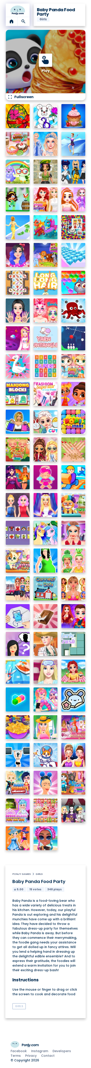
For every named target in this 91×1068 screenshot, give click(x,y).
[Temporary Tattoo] (73, 699)
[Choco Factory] (46, 616)
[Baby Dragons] (46, 227)
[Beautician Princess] (73, 588)
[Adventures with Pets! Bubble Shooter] (73, 283)
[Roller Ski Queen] (73, 144)
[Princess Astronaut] (18, 338)
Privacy (31, 1055)
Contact (48, 1055)
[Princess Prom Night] (18, 505)
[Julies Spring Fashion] (46, 727)
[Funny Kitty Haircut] (73, 366)
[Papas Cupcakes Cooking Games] (73, 116)
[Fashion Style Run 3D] (18, 227)
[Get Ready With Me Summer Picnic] (73, 672)
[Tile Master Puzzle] (18, 283)
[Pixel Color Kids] (18, 533)
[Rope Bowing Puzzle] (73, 338)
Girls (39, 874)
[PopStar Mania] (73, 422)
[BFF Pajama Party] (73, 811)
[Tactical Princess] (46, 172)
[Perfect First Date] (18, 255)
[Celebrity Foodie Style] (73, 561)
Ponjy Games (21, 874)
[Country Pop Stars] (46, 644)
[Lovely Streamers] (46, 699)
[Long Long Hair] (46, 283)
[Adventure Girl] (18, 199)
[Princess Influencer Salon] (73, 533)
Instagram (39, 1051)
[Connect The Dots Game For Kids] (46, 588)
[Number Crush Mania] (46, 366)
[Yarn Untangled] (46, 338)
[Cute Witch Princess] (18, 838)
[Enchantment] (73, 394)
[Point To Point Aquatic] (73, 311)
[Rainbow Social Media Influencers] (73, 199)
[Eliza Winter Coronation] (46, 144)
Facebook (19, 1051)
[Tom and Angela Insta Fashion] (73, 783)
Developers (62, 1051)
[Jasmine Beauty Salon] (18, 311)
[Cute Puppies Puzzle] (46, 755)
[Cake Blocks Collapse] (46, 811)
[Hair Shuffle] (46, 783)
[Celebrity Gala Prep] (73, 755)
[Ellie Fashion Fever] (46, 505)
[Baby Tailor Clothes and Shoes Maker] (18, 672)
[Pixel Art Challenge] (73, 227)
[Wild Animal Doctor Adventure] (46, 255)
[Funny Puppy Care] (73, 505)
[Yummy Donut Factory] (18, 144)
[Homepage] (18, 10)
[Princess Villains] (18, 477)
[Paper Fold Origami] (18, 616)
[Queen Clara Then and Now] (18, 811)
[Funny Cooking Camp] (18, 449)
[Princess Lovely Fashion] (46, 199)
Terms (16, 1055)
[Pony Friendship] (46, 533)
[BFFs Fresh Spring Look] (46, 449)
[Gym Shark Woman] (18, 755)
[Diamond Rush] (73, 255)
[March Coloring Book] (46, 116)
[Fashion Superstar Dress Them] (46, 394)
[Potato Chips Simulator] (18, 727)
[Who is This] (18, 644)
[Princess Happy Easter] (46, 422)
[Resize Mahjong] (18, 394)
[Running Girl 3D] (73, 477)
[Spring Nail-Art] (73, 449)
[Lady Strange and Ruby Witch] (73, 616)
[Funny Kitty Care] (18, 561)
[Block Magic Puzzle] (18, 699)
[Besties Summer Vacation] (18, 588)
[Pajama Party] (46, 672)
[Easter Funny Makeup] (46, 311)
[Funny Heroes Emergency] (18, 783)
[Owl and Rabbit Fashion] (18, 172)
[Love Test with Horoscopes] (46, 477)
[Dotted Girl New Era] (73, 172)
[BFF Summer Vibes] (46, 838)
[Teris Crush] (73, 644)
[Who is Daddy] (46, 561)
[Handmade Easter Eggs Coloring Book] (18, 116)
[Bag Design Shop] (18, 422)
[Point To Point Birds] (18, 366)
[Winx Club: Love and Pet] (73, 727)
